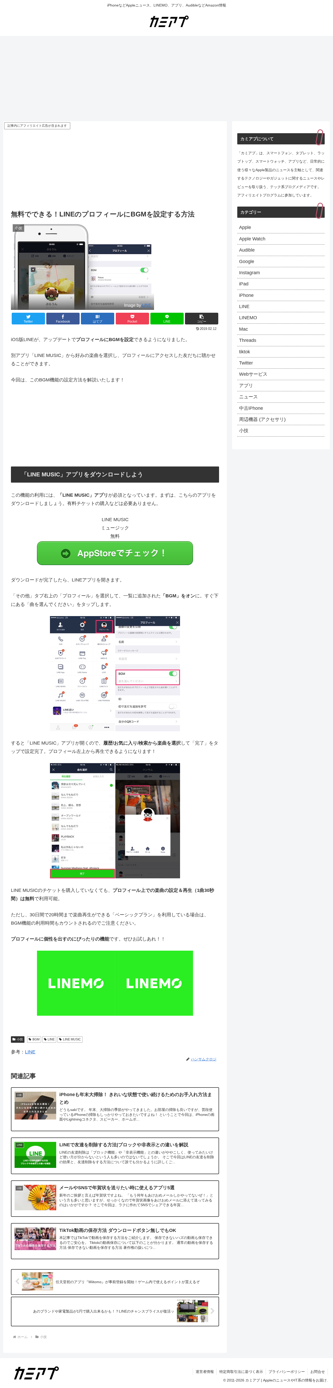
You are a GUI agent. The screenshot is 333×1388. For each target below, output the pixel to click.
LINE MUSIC (72, 1039)
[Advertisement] (166, 78)
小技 (20, 1039)
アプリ (246, 385)
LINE (146, 305)
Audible (247, 250)
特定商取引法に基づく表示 (241, 1372)
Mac (243, 329)
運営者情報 (205, 1372)
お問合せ (317, 1372)
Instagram (249, 272)
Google (246, 261)
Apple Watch (252, 238)
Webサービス (253, 374)
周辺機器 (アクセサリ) (262, 419)
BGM (36, 1039)
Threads (247, 340)
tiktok (244, 351)
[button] (201, 318)
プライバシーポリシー (286, 1372)
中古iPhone (251, 408)
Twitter (246, 363)
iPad (243, 283)
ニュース (248, 396)
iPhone (246, 295)
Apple (245, 227)
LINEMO (248, 317)
